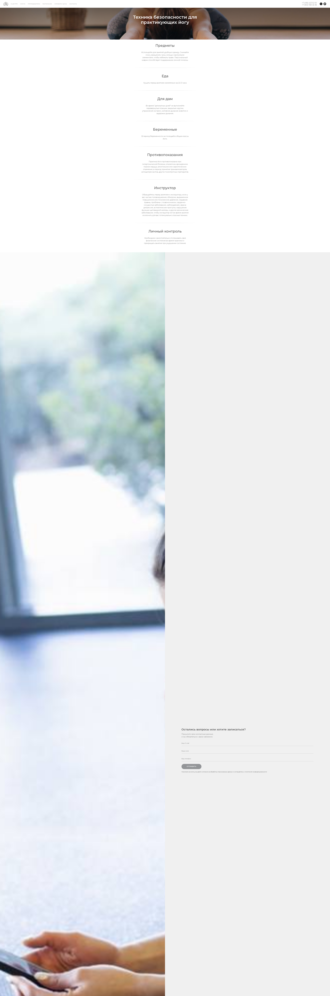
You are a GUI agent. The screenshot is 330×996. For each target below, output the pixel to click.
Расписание (47, 4)
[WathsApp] (325, 4)
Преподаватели (34, 4)
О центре (14, 4)
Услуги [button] (22, 4)
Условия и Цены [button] (60, 4)
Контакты (73, 4)
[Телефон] (321, 4)
